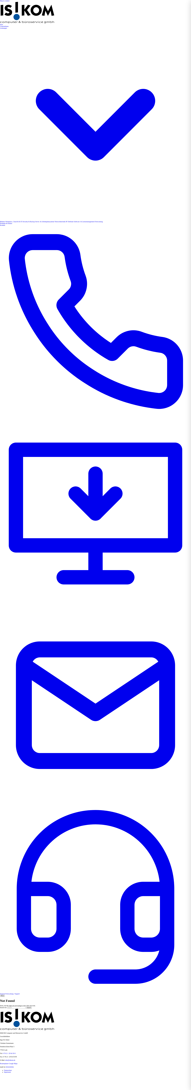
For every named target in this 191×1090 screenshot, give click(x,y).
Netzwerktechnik (60, 221)
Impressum (7, 1072)
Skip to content (4, 1)
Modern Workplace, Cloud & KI (10, 221)
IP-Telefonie (70, 221)
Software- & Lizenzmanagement (84, 221)
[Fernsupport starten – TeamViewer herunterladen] (95, 608)
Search (29, 1007)
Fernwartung (99, 221)
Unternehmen (4, 26)
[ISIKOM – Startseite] (27, 23)
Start (1, 24)
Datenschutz (8, 1070)
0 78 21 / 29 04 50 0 (9, 1053)
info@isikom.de (10, 1060)
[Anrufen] (95, 417)
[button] (95, 1082)
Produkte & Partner (6, 223)
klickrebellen (10, 1067)
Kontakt (2, 225)
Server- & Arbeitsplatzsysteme (45, 221)
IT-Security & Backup (28, 221)
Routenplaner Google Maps (8, 1063)
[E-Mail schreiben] (95, 800)
